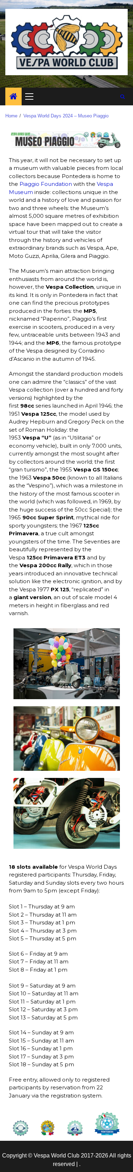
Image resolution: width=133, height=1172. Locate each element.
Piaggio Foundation (46, 184)
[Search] (122, 96)
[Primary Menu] (32, 96)
